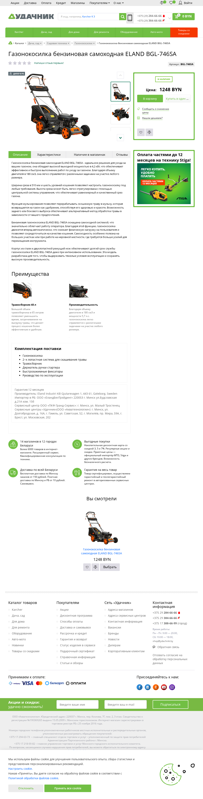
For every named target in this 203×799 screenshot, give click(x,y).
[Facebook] (140, 687)
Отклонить (26, 788)
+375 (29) (149, 16)
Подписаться (170, 704)
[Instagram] (172, 687)
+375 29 (165, 612)
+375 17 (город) (170, 623)
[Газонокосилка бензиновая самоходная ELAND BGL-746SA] (101, 526)
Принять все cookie (67, 788)
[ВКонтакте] (148, 687)
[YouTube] (164, 687)
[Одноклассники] (156, 687)
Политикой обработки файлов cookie (33, 778)
